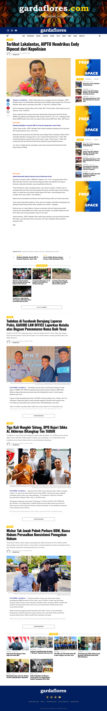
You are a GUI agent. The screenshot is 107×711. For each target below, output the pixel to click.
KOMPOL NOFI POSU (39, 251)
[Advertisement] (42, 161)
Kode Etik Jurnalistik (63, 701)
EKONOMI (52, 36)
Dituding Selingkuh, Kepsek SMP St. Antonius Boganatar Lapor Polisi (37, 125)
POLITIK (58, 36)
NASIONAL (38, 36)
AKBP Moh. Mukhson (28, 251)
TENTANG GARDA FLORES (33, 701)
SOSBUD (75, 36)
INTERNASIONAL (30, 36)
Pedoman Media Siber (51, 701)
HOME (23, 36)
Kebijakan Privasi (74, 701)
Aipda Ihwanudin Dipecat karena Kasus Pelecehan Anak (32, 176)
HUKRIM (64, 36)
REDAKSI (42, 701)
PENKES (69, 36)
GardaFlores (16, 54)
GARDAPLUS (81, 36)
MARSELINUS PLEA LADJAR (52, 251)
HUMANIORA (45, 36)
